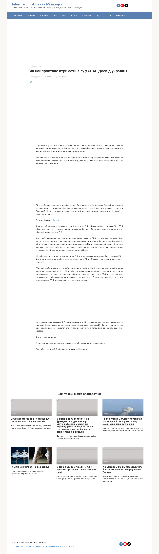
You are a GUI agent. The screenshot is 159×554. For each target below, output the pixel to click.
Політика (31, 15)
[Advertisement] (79, 40)
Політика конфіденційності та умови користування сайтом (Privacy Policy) (43, 546)
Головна (18, 15)
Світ (55, 15)
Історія (74, 15)
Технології (120, 15)
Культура (86, 15)
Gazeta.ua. (57, 220)
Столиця (44, 15)
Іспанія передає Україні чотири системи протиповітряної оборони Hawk (76, 469)
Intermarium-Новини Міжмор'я (37, 4)
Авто (64, 15)
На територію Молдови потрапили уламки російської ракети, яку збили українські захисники (122, 421)
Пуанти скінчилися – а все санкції (30, 466)
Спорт (108, 15)
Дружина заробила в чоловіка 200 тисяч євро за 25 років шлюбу (30, 420)
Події (98, 15)
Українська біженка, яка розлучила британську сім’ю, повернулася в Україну (122, 469)
